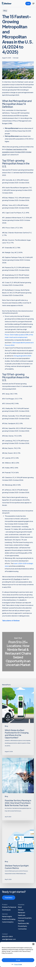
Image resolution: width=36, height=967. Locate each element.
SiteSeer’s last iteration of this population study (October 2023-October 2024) (16, 152)
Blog (5, 11)
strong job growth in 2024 (22, 356)
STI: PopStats (16, 579)
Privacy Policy (18, 964)
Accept (18, 960)
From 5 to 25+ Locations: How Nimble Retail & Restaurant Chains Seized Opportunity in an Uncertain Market (18, 651)
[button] (33, 944)
